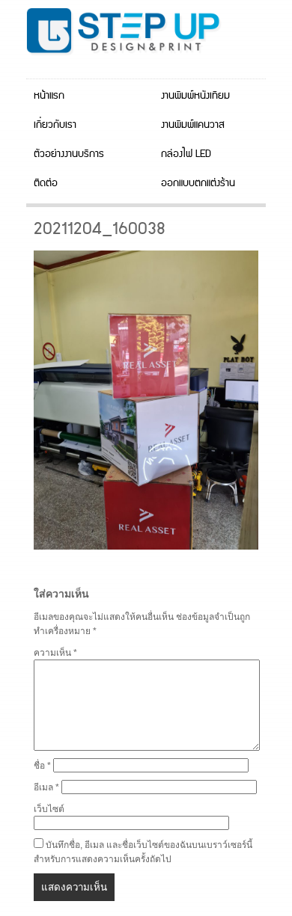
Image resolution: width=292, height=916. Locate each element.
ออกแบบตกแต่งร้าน (198, 183)
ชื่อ (42, 765)
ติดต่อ (46, 183)
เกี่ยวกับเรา (55, 125)
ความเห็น (55, 653)
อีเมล (46, 787)
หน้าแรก (49, 96)
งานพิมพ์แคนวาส (193, 125)
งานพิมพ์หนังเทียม (195, 96)
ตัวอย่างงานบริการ (69, 154)
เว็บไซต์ (49, 809)
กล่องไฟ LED (186, 154)
